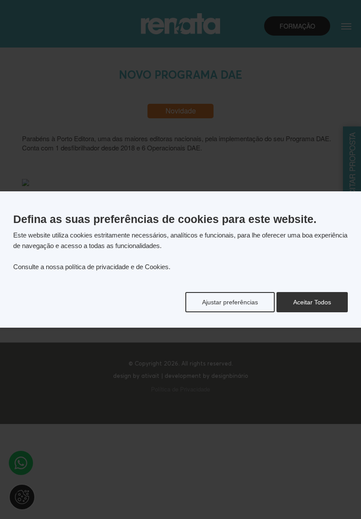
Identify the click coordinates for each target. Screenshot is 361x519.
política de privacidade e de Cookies (117, 266)
